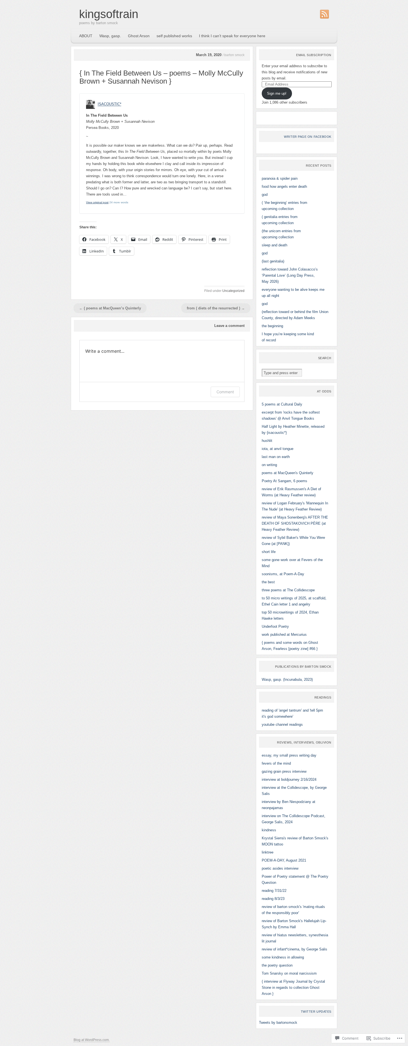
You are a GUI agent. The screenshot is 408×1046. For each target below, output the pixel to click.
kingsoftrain (108, 14)
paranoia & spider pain (280, 178)
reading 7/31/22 (274, 891)
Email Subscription (313, 55)
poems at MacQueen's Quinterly (287, 473)
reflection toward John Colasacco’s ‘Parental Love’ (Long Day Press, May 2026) (290, 275)
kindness (269, 830)
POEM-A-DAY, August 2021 (284, 860)
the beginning (272, 326)
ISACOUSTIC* (109, 104)
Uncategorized (233, 291)
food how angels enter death (284, 186)
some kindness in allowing (283, 957)
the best (268, 582)
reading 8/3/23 (273, 899)
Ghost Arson (139, 36)
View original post (97, 202)
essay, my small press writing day (289, 755)
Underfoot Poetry (275, 626)
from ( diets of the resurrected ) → (216, 308)
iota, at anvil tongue (277, 449)
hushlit (267, 441)
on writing (269, 465)
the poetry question (277, 965)
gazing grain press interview (284, 771)
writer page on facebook (307, 136)
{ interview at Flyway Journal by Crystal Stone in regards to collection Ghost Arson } (293, 987)
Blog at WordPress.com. (92, 1040)
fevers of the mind (276, 763)
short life (269, 552)
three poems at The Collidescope (288, 590)
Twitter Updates (316, 1011)
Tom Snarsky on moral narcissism (289, 973)
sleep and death (274, 245)
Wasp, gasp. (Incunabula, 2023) (287, 679)
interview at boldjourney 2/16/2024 (289, 779)
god (265, 194)
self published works (174, 36)
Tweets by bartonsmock (278, 1022)
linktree (267, 852)
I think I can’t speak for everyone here (232, 36)
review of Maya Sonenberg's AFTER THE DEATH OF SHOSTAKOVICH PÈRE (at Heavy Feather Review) (295, 523)
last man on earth (276, 457)
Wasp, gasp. (110, 36)
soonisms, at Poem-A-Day (283, 574)
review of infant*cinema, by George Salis (294, 949)
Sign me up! (276, 93)
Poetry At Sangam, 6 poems (284, 481)
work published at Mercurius (284, 634)
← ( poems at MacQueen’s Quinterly (110, 308)
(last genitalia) (273, 261)
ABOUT (85, 36)
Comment (225, 391)
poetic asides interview (280, 868)
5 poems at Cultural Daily (282, 404)
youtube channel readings (282, 724)
